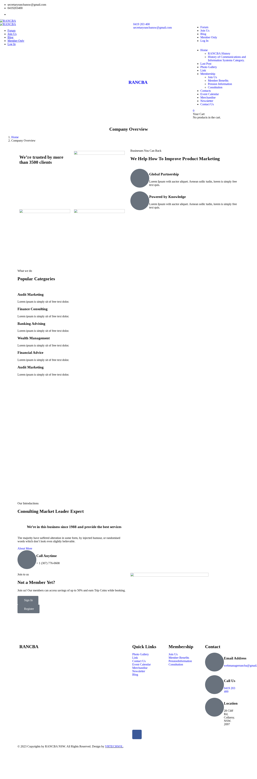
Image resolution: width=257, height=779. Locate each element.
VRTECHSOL (114, 746)
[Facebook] (137, 734)
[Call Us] (214, 684)
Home (15, 137)
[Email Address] (214, 662)
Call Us (229, 681)
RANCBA (138, 82)
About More (24, 548)
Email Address (235, 658)
